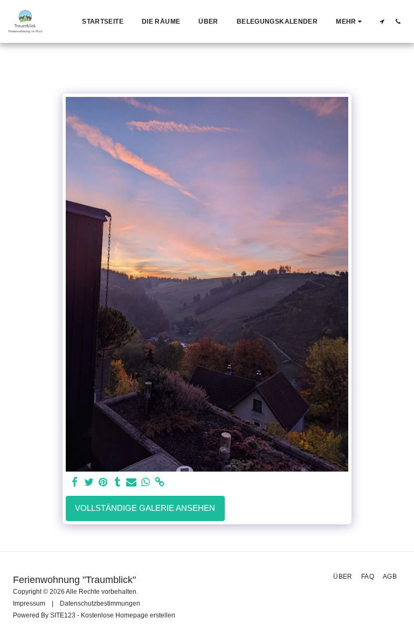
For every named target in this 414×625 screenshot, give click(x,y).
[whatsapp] (146, 482)
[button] (381, 21)
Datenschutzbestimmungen (100, 603)
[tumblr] (117, 482)
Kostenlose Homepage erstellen (128, 615)
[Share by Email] (131, 482)
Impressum (29, 603)
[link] (160, 482)
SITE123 (62, 615)
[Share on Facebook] (75, 482)
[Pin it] (103, 482)
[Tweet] (89, 482)
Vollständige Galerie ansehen (145, 507)
